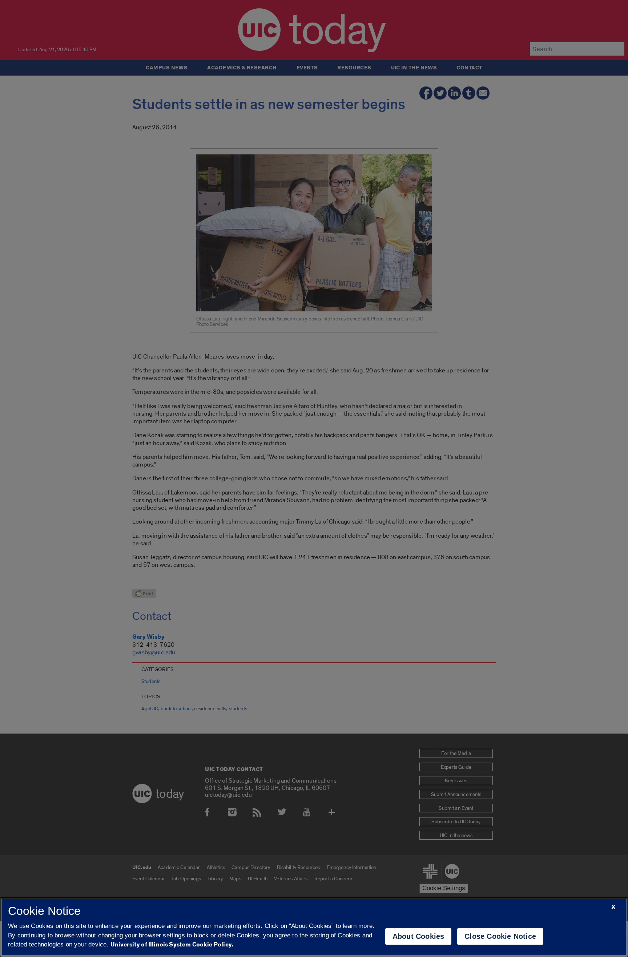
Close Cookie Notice (500, 936)
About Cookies (418, 936)
